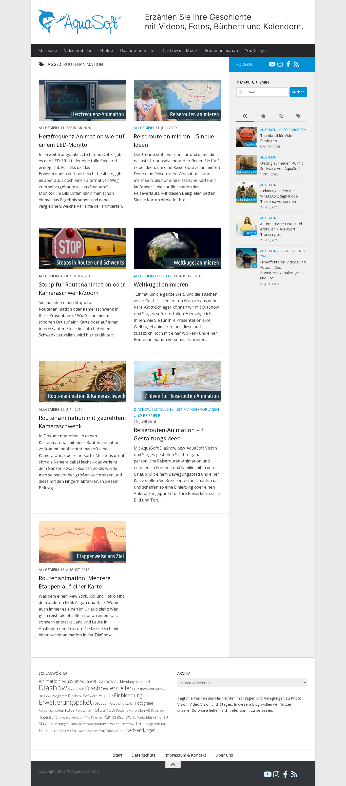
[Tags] (298, 116)
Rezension (86, 724)
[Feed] (296, 64)
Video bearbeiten (292, 130)
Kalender (97, 717)
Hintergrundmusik (70, 717)
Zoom (118, 731)
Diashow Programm (53, 696)
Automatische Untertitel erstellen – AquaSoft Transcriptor (281, 229)
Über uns (224, 755)
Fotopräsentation (51, 710)
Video (72, 730)
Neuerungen (59, 724)
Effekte (106, 50)
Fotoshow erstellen (130, 710)
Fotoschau (83, 710)
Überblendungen (139, 730)
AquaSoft (70, 681)
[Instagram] (280, 64)
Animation (50, 681)
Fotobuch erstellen (121, 703)
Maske (141, 717)
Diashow (53, 688)
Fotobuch (100, 703)
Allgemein (144, 127)
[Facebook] (288, 64)
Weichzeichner (88, 731)
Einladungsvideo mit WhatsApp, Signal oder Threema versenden (279, 196)
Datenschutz (143, 755)
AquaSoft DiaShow (96, 681)
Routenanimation (221, 50)
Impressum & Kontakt (185, 755)
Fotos (70, 710)
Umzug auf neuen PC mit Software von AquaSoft (281, 165)
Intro (86, 717)
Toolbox (60, 730)
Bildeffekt (143, 681)
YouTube (106, 730)
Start (117, 755)
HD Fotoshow (155, 710)
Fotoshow (103, 709)
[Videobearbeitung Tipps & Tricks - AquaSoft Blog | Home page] (173, 22)
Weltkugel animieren (161, 284)
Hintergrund (48, 717)
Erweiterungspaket (65, 702)
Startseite (48, 50)
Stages (226, 704)
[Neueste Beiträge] (245, 116)
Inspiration (185, 409)
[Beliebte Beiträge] (263, 116)
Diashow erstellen (137, 50)
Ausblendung (124, 681)
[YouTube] (272, 64)
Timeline (46, 730)
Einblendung (128, 695)
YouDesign (255, 50)
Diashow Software (83, 695)
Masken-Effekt (157, 717)
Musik (43, 723)
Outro (74, 724)
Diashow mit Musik (179, 50)
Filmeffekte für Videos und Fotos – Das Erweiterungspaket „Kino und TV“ (283, 269)
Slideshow (127, 724)
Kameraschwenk (120, 717)
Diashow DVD (76, 689)
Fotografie (144, 703)
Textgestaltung (154, 724)
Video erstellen (78, 50)
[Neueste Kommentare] (281, 116)
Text (139, 723)
